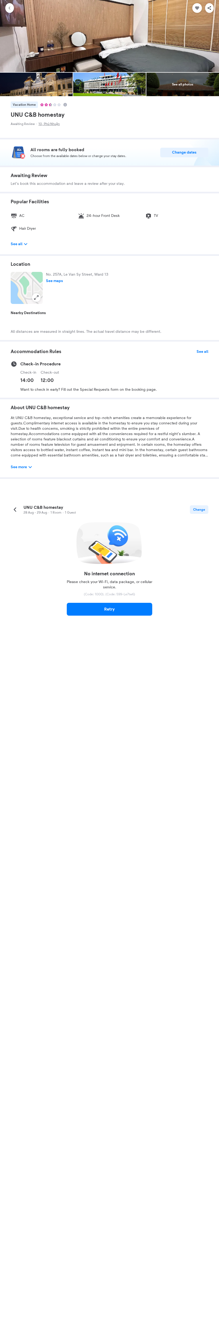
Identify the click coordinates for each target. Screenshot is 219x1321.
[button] (27, 288)
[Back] (9, 8)
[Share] (209, 8)
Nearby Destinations (28, 313)
